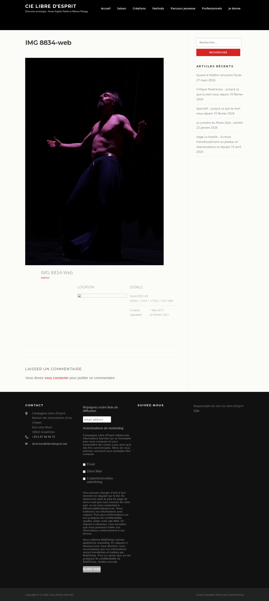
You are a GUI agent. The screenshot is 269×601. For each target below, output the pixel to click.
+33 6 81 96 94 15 (43, 437)
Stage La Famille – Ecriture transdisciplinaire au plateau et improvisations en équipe (217, 142)
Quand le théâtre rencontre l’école (219, 75)
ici (115, 561)
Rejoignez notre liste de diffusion (100, 409)
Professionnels (212, 8)
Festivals (158, 8)
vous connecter (57, 378)
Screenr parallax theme (209, 594)
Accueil (105, 8)
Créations (139, 8)
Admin (45, 278)
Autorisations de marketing (103, 428)
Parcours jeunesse (183, 8)
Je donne (234, 8)
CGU (196, 411)
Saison (121, 8)
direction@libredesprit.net (49, 444)
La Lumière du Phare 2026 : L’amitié (219, 123)
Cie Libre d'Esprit (50, 6)
